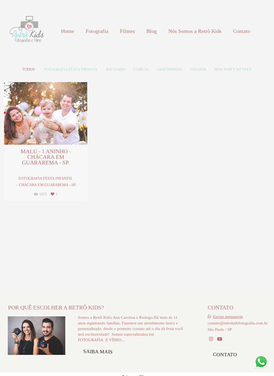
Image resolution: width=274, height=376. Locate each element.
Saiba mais (98, 351)
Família (141, 69)
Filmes (127, 31)
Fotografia (97, 31)
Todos (28, 69)
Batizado (115, 69)
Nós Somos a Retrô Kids (195, 31)
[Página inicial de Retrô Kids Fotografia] (26, 31)
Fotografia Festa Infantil (71, 69)
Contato (241, 31)
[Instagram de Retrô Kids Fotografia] (211, 339)
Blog (151, 31)
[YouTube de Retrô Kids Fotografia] (219, 339)
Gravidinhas (169, 69)
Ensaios (198, 69)
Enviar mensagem (228, 316)
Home (67, 31)
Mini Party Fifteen (233, 69)
